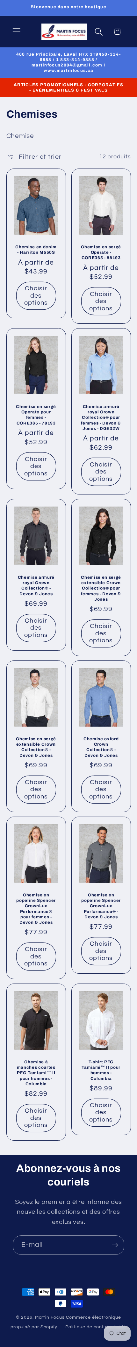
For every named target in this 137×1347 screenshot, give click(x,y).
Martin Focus (50, 1317)
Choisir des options (36, 295)
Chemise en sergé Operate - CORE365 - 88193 (101, 252)
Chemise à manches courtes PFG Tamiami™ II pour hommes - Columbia (36, 1073)
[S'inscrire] (115, 1245)
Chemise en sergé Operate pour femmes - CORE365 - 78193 (36, 414)
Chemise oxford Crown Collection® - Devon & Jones (101, 746)
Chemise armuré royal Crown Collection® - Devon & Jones (36, 585)
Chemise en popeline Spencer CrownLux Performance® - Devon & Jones (101, 906)
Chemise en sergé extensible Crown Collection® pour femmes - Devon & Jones (101, 588)
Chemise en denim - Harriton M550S (36, 250)
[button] (16, 32)
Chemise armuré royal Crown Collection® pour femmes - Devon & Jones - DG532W (101, 417)
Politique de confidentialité (95, 1326)
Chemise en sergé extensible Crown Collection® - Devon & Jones (36, 746)
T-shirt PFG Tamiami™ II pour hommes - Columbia (101, 1070)
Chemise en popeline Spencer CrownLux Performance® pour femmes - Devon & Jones (36, 909)
